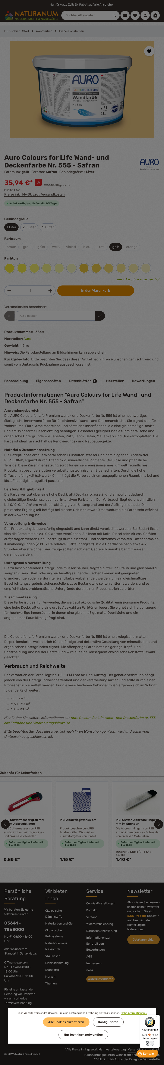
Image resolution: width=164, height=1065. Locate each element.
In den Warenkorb (95, 290)
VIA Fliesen (52, 956)
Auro (27, 339)
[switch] (150, 1043)
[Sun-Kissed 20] (133, 268)
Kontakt (91, 910)
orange (132, 247)
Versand (91, 917)
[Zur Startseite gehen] (31, 15)
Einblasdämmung (57, 963)
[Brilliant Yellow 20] (59, 268)
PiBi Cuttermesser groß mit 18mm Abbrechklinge (24, 822)
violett (71, 247)
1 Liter (11, 227)
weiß (56, 247)
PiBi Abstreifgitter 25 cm (78, 820)
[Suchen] (115, 15)
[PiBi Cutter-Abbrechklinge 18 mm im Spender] (138, 800)
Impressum (93, 963)
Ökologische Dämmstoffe (53, 914)
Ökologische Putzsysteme (54, 933)
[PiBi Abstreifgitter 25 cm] (82, 800)
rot (101, 247)
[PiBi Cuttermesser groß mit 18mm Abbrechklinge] (26, 800)
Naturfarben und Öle (59, 923)
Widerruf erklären (100, 979)
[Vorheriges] (5, 824)
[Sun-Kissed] (84, 268)
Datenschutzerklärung (101, 931)
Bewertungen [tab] (143, 381)
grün (41, 247)
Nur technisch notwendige (83, 1035)
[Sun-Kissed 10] (108, 268)
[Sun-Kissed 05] (96, 268)
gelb (115, 247)
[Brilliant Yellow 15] (46, 268)
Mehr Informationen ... (134, 1012)
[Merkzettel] (135, 15)
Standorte (52, 970)
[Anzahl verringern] (9, 290)
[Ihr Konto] (145, 15)
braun (11, 247)
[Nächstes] (158, 824)
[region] (82, 93)
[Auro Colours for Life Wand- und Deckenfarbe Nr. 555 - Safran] (82, 89)
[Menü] (125, 15)
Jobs (89, 970)
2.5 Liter (29, 227)
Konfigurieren (108, 1022)
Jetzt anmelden (144, 939)
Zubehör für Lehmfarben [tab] (21, 773)
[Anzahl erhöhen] (50, 290)
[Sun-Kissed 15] (121, 268)
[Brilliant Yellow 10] (34, 268)
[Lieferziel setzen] (100, 316)
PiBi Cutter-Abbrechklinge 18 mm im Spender (137, 822)
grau (27, 247)
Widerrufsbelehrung (99, 924)
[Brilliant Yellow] (9, 268)
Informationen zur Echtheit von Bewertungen (98, 943)
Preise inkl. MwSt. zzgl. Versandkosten (34, 194)
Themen (51, 983)
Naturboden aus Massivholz (56, 946)
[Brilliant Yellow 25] (71, 268)
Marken (50, 976)
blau (86, 247)
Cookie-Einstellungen (100, 903)
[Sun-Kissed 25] (146, 268)
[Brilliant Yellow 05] (22, 268)
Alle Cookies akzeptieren (66, 1022)
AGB (89, 956)
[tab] (18, 381)
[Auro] (149, 164)
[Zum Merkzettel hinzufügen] (149, 51)
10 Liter (48, 227)
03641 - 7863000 (14, 926)
